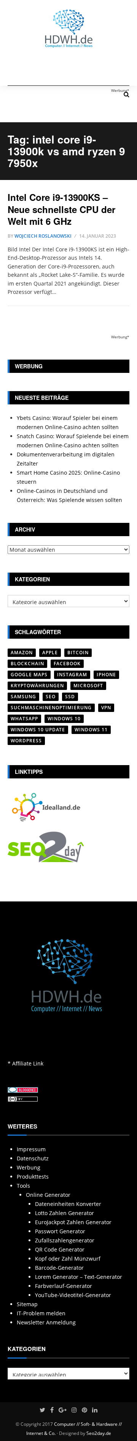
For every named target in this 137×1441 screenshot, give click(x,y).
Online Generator (48, 1194)
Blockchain (27, 663)
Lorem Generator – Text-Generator (78, 1276)
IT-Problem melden (41, 1313)
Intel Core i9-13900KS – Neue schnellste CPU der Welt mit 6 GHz (61, 209)
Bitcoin (78, 652)
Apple (50, 652)
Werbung (28, 1167)
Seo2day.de (98, 1433)
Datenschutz (33, 1158)
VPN (106, 707)
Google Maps (29, 674)
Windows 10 (64, 718)
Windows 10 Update (38, 729)
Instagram (72, 674)
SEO (51, 696)
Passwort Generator (60, 1231)
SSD (70, 696)
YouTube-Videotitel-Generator (73, 1295)
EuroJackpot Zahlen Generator (73, 1222)
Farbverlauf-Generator (63, 1285)
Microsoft (88, 685)
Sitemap (27, 1304)
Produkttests (33, 1176)
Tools (23, 1185)
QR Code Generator (59, 1249)
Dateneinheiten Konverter (68, 1203)
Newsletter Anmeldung (46, 1322)
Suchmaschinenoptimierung (51, 707)
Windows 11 (91, 729)
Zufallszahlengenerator (64, 1240)
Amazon (22, 652)
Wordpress (26, 740)
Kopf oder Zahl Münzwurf (67, 1258)
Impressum (31, 1149)
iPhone (106, 674)
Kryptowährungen (37, 685)
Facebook (67, 663)
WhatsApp (24, 718)
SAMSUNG (23, 696)
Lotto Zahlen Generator (64, 1213)
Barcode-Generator (59, 1267)
